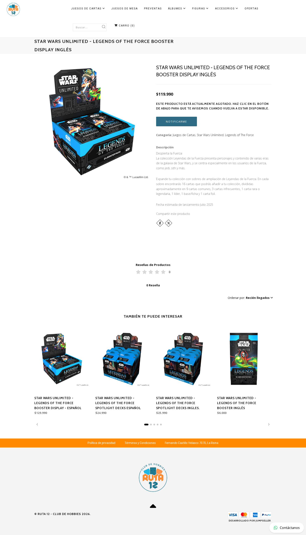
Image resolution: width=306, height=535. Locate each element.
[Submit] (103, 27)
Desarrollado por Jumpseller (250, 520)
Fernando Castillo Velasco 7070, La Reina (191, 443)
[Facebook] (160, 223)
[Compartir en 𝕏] (168, 223)
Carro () (126, 25)
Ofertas (251, 8)
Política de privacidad (101, 443)
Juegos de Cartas (86, 8)
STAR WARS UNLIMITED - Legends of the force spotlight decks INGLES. (178, 403)
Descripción (165, 147)
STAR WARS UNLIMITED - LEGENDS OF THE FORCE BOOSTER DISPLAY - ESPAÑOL (58, 403)
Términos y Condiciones (140, 443)
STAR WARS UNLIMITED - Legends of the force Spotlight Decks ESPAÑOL (118, 403)
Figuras (199, 8)
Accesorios (225, 8)
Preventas (153, 8)
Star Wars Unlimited (210, 135)
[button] (250, 298)
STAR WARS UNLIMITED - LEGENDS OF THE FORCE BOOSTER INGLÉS (236, 403)
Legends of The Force (239, 135)
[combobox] (90, 27)
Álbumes (175, 8)
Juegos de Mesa (124, 8)
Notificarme (176, 121)
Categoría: (164, 135)
